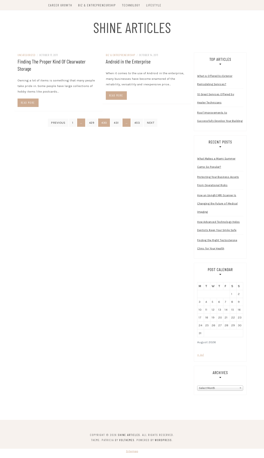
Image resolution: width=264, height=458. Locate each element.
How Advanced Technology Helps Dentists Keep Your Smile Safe (218, 226)
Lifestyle (153, 5)
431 (116, 122)
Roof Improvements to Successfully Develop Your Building (220, 116)
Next (150, 122)
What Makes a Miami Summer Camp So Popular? (216, 162)
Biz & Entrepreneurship (97, 5)
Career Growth (60, 5)
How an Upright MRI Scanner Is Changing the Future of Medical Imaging (217, 203)
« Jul (200, 355)
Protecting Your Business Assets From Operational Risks (218, 181)
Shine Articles (132, 27)
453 (137, 122)
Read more (28, 102)
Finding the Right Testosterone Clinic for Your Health (217, 244)
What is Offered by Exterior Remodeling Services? (214, 80)
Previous (58, 122)
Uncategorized (26, 55)
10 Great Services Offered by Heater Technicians (215, 98)
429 (91, 122)
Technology (131, 5)
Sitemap (132, 451)
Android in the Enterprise (128, 61)
